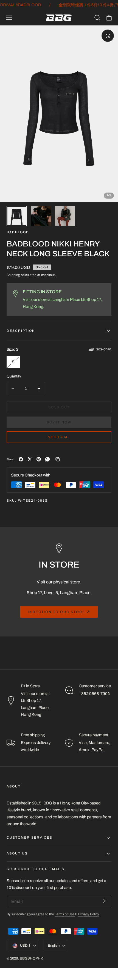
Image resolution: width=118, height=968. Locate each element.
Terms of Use (65, 914)
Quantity (14, 376)
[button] (9, 18)
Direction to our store (56, 612)
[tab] (17, 216)
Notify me (59, 437)
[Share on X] (29, 459)
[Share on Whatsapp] (47, 459)
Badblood (18, 232)
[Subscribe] (104, 901)
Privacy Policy (88, 914)
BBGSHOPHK (31, 958)
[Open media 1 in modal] (108, 36)
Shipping (13, 275)
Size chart (103, 349)
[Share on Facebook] (21, 459)
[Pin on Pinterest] (38, 459)
